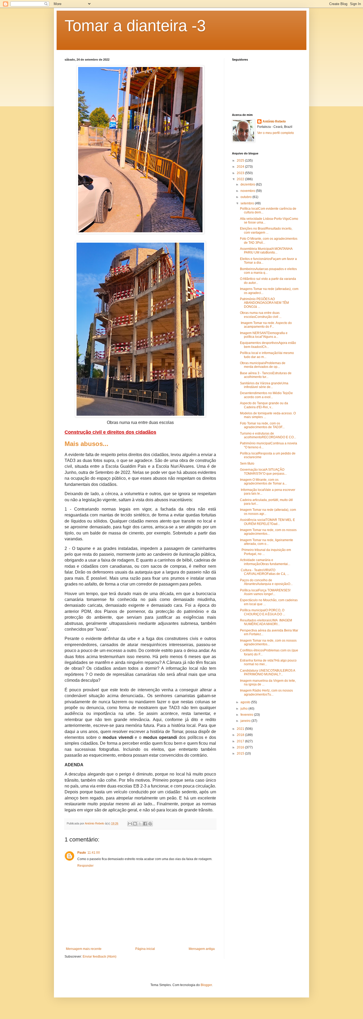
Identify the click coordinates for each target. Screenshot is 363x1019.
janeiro (245, 721)
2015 (241, 753)
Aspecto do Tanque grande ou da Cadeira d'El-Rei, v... (264, 405)
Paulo (81, 852)
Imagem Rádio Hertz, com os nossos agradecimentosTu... (266, 692)
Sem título (247, 463)
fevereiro (247, 715)
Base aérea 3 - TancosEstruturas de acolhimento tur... (266, 375)
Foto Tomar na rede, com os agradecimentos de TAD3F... (262, 425)
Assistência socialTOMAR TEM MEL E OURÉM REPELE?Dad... (267, 521)
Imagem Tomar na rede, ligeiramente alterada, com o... (266, 542)
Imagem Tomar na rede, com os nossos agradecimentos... (268, 532)
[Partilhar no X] (140, 823)
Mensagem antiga (202, 949)
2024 (241, 167)
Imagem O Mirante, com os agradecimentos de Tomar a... (263, 481)
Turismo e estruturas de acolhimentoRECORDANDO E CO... (268, 435)
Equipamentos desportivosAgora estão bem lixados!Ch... (268, 344)
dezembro (248, 184)
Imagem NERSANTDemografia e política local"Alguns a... (264, 335)
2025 (241, 160)
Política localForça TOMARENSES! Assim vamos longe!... (265, 592)
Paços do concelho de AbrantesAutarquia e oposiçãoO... (266, 582)
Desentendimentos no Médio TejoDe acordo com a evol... (266, 395)
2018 (241, 735)
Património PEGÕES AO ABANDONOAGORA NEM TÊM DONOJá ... (264, 303)
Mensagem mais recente (84, 949)
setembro (247, 203)
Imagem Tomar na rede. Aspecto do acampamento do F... (266, 325)
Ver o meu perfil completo (275, 133)
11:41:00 (93, 852)
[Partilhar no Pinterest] (150, 823)
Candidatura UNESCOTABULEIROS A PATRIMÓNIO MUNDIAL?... (267, 672)
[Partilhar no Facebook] (145, 823)
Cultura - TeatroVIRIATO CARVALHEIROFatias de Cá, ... (264, 572)
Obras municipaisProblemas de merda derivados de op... (262, 365)
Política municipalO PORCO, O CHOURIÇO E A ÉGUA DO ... (262, 612)
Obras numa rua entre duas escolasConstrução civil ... (260, 314)
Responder (85, 866)
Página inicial (145, 949)
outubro (246, 197)
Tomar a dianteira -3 (135, 26)
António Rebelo (274, 121)
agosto (245, 702)
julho (244, 708)
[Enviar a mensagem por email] (130, 823)
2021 (241, 729)
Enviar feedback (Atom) (99, 956)
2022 (241, 179)
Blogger (206, 985)
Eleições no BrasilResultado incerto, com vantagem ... (266, 230)
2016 (241, 747)
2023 (241, 173)
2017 (241, 741)
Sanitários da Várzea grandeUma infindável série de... (264, 385)
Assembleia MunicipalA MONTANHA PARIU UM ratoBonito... (266, 250)
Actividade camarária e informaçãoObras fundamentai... (265, 562)
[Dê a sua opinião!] (135, 823)
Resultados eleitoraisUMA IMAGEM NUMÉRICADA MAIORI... (266, 622)
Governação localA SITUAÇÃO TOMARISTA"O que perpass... (263, 471)
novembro (248, 191)
